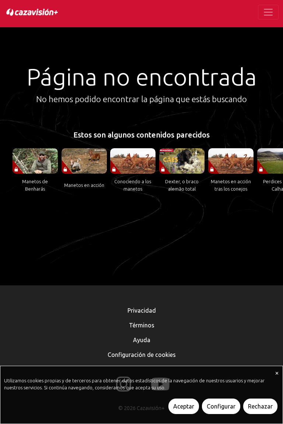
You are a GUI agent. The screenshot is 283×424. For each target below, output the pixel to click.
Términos (141, 325)
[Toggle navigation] (268, 12)
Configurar (221, 406)
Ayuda (141, 340)
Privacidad (141, 310)
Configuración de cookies (142, 354)
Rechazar (260, 406)
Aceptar (183, 406)
